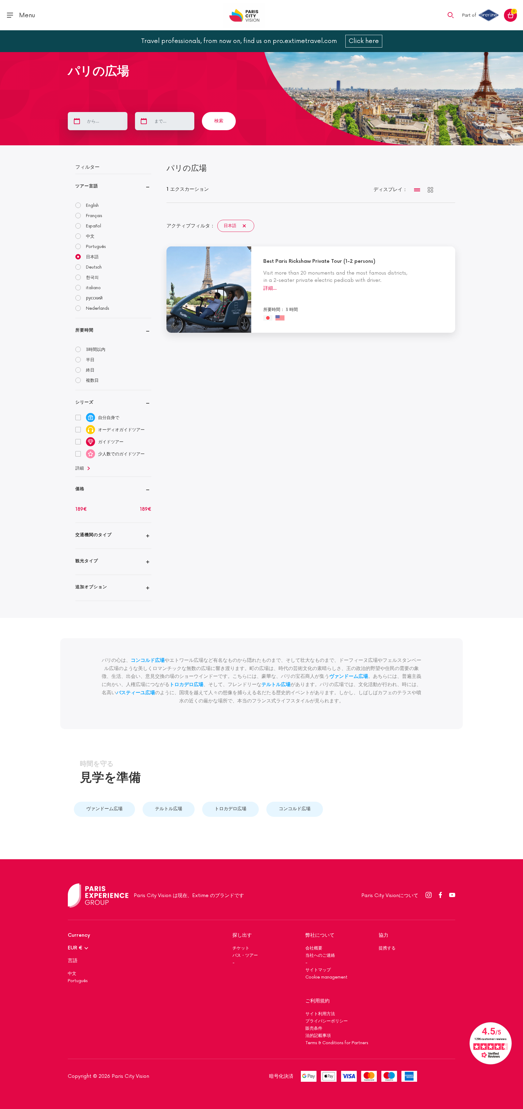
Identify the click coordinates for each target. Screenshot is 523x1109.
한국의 (92, 277)
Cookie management (326, 977)
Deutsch (94, 267)
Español (93, 226)
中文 (90, 236)
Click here (364, 41)
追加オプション (91, 586)
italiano (93, 287)
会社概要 (313, 948)
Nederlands (97, 308)
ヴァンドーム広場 (104, 809)
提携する (387, 948)
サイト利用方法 (320, 1013)
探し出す (242, 935)
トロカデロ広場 (230, 809)
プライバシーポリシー (327, 1021)
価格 (79, 488)
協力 (383, 935)
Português (96, 246)
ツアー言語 (86, 186)
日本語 (92, 256)
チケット (240, 948)
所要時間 (84, 330)
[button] (450, 14)
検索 (218, 121)
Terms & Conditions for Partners (336, 1042)
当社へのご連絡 (320, 955)
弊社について (319, 935)
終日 (90, 370)
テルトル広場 (276, 685)
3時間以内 (95, 349)
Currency (79, 935)
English (92, 205)
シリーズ (84, 402)
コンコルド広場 (295, 809)
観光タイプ (86, 560)
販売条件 (313, 1028)
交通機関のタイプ (93, 534)
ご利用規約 (317, 1001)
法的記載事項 (318, 1035)
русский (94, 298)
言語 (72, 961)
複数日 (92, 380)
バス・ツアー (245, 955)
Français (94, 215)
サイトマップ (318, 969)
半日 (90, 359)
